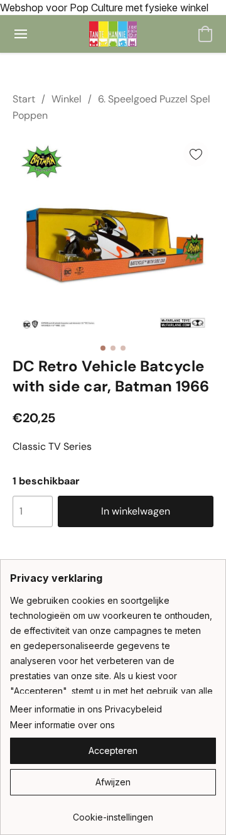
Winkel (66, 99)
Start (24, 99)
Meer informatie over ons (62, 724)
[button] (113, 33)
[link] (113, 812)
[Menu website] (20, 34)
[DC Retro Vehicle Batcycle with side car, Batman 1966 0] (113, 236)
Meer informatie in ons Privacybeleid (86, 709)
